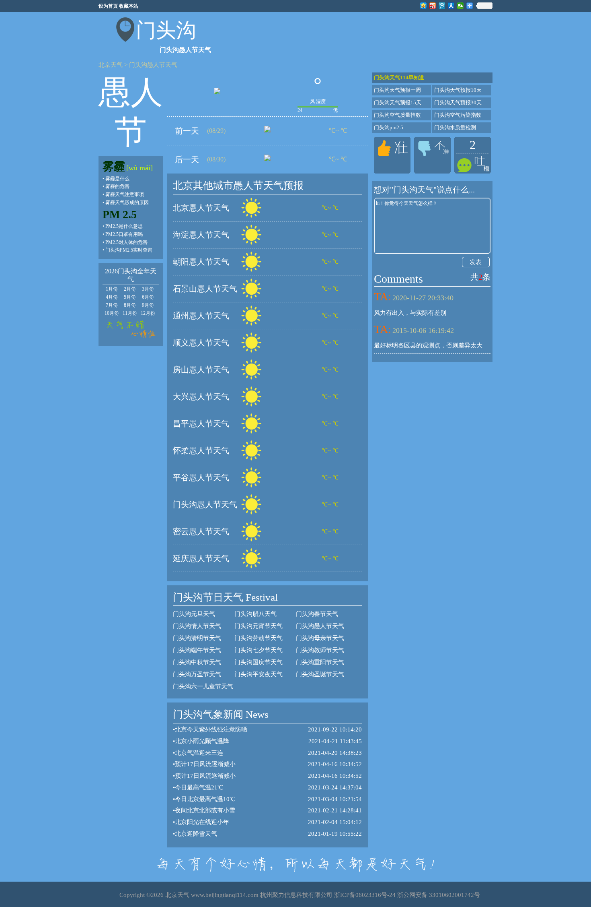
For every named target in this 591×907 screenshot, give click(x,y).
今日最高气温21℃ (199, 787)
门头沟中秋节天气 (197, 662)
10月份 (112, 313)
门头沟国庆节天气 (258, 662)
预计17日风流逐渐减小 (205, 764)
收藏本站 (128, 6)
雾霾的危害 (117, 186)
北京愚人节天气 (201, 207)
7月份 (112, 305)
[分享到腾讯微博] (442, 5)
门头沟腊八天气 (255, 614)
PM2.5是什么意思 (124, 226)
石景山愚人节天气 (205, 288)
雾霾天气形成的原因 (127, 202)
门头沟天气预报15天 (397, 102)
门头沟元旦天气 (194, 614)
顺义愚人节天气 (201, 342)
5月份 (130, 297)
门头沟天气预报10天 (458, 90)
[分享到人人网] (451, 5)
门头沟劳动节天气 (258, 638)
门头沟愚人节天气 (153, 65)
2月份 (130, 289)
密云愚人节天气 (201, 531)
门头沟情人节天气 (197, 626)
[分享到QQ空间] (423, 5)
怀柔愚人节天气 (201, 450)
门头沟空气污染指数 (457, 115)
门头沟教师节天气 (320, 650)
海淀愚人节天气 (201, 234)
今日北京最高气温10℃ (205, 799)
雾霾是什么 (117, 179)
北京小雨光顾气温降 (202, 741)
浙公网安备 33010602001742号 (438, 895)
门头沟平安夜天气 (258, 674)
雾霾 (114, 166)
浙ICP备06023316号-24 (365, 895)
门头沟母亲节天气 (320, 638)
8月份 (130, 305)
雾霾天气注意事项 (124, 194)
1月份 (112, 289)
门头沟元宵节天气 (258, 626)
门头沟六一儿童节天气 (203, 686)
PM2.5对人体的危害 (126, 242)
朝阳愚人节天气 (201, 261)
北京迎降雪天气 (196, 834)
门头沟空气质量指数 (397, 115)
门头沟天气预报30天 (458, 102)
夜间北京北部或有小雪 (205, 810)
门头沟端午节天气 (197, 650)
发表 (476, 262)
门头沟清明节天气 (197, 638)
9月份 (148, 305)
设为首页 (108, 6)
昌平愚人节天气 (201, 423)
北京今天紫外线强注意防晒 (211, 729)
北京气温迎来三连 (199, 753)
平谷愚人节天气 (201, 477)
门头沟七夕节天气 (258, 650)
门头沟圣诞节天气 (320, 674)
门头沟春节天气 (317, 614)
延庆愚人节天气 (201, 558)
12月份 (148, 313)
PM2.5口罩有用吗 (124, 234)
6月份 (148, 297)
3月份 (148, 289)
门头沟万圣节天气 (197, 674)
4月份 (112, 297)
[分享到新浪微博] (432, 5)
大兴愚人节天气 (201, 396)
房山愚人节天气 (201, 369)
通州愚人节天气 (201, 315)
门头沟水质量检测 (455, 127)
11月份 (130, 313)
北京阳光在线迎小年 (202, 822)
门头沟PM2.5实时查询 (128, 250)
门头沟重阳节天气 (320, 662)
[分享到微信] (460, 5)
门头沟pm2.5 (388, 127)
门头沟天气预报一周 (397, 90)
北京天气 (110, 65)
